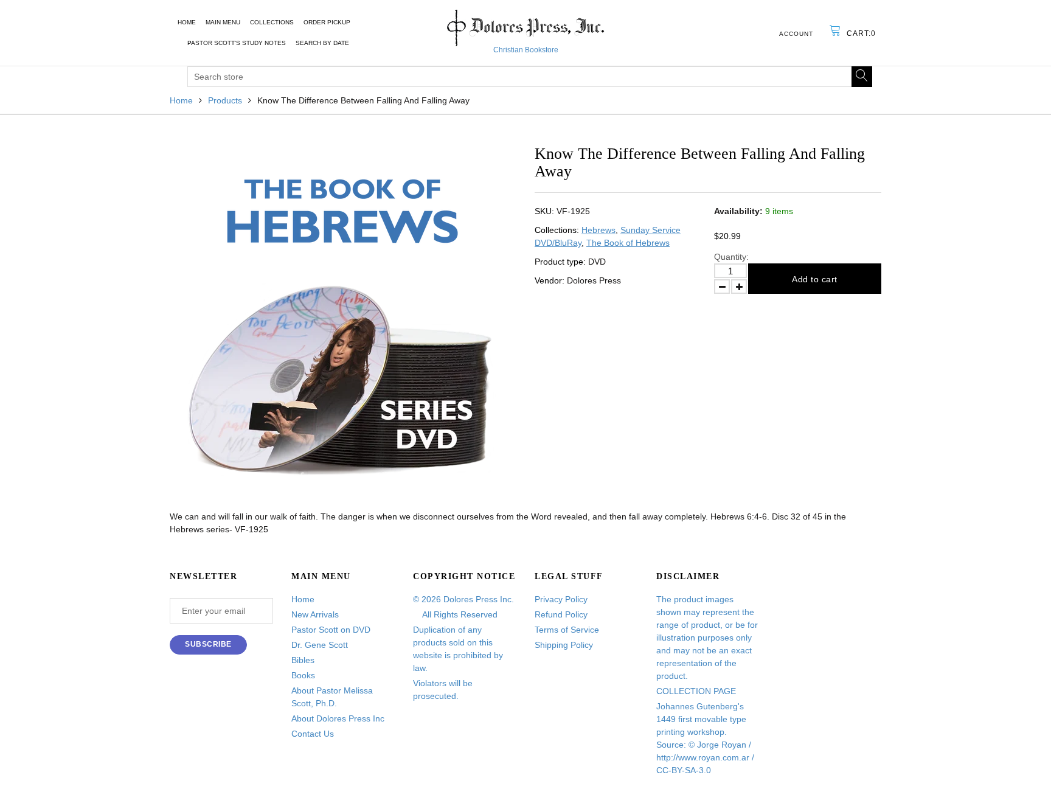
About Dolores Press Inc (337, 718)
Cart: (861, 33)
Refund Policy (561, 614)
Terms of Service (567, 629)
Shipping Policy (564, 645)
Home (187, 22)
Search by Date (322, 43)
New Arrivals (315, 614)
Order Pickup (327, 22)
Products (225, 100)
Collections (272, 22)
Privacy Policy (561, 599)
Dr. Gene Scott (319, 645)
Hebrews (598, 230)
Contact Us (312, 734)
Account (796, 33)
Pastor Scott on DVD (330, 629)
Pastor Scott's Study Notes (236, 43)
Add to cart (815, 279)
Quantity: (731, 257)
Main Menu (223, 22)
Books (303, 675)
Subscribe (208, 644)
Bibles (302, 660)
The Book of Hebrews (628, 243)
